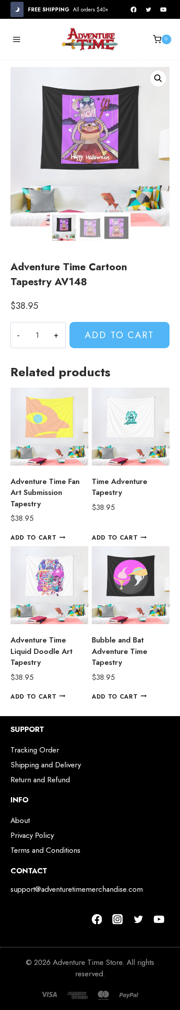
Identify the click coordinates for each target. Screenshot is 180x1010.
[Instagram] (117, 919)
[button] (158, 78)
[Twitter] (148, 10)
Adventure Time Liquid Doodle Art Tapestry (41, 651)
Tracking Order (34, 750)
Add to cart (119, 335)
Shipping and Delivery (45, 764)
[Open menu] (17, 39)
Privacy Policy (32, 835)
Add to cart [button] (33, 537)
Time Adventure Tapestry (119, 487)
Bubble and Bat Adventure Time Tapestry (119, 651)
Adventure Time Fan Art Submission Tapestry (45, 492)
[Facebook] (134, 10)
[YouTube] (163, 10)
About (20, 820)
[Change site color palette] (17, 9)
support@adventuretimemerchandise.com (76, 889)
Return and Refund (40, 779)
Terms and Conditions (45, 850)
